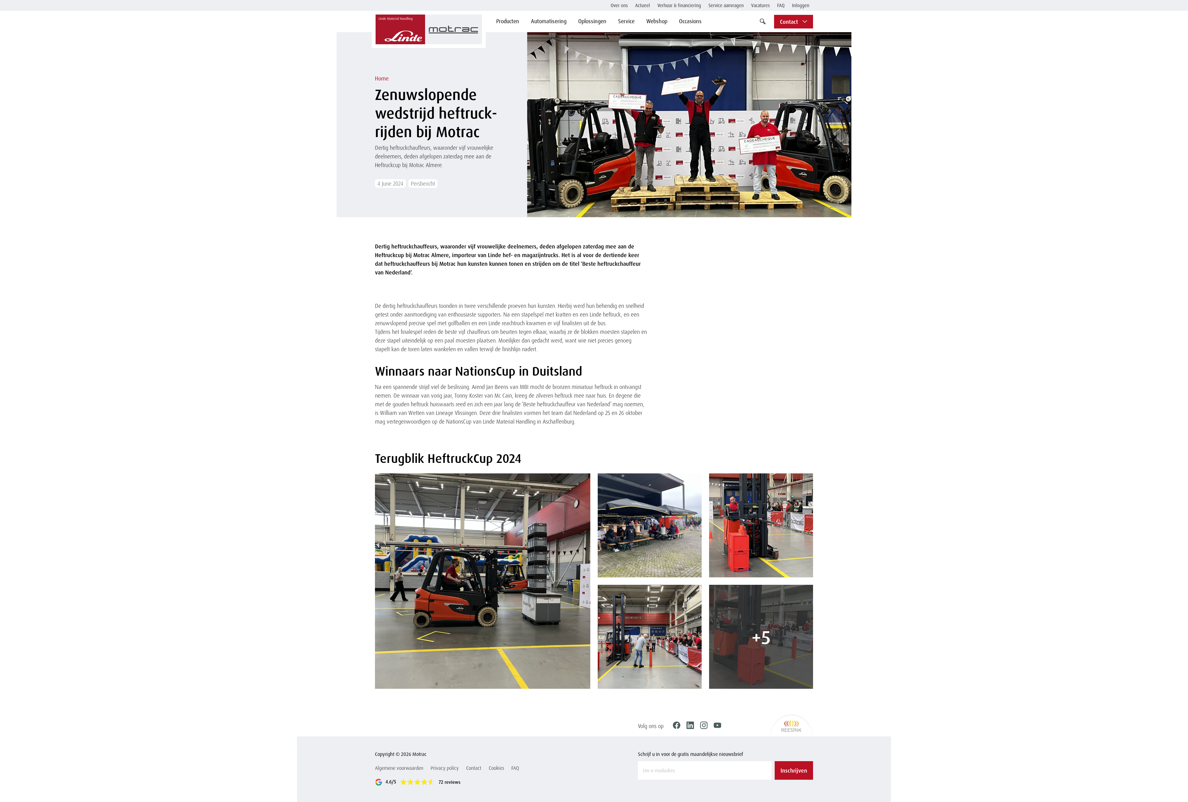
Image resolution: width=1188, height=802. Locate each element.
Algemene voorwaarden (399, 768)
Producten (507, 21)
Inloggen (800, 5)
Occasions (690, 21)
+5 (761, 637)
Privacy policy (445, 768)
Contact (473, 768)
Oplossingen (592, 21)
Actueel (642, 5)
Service (626, 21)
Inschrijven (794, 770)
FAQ (781, 5)
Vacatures (760, 5)
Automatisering (548, 21)
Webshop (656, 21)
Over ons (619, 5)
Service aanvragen (726, 5)
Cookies (496, 768)
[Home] (429, 29)
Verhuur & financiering (679, 5)
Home (382, 78)
